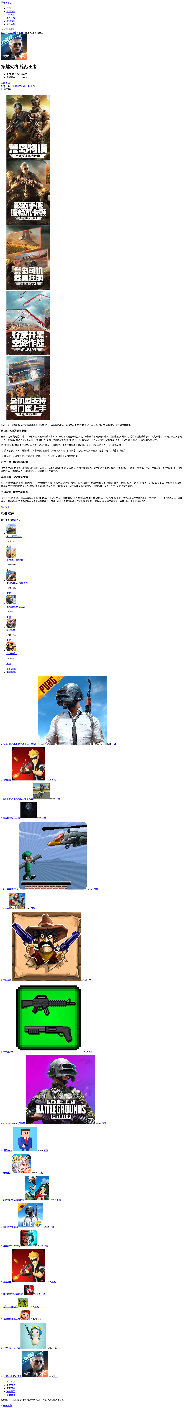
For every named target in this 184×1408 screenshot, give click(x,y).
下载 (8, 546)
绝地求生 (16, 86)
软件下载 (10, 11)
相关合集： (6, 86)
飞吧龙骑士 (11, 653)
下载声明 (10, 1388)
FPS (33, 86)
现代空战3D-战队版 (15, 607)
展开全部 (5, 507)
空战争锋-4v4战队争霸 (17, 583)
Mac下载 (10, 15)
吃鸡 (23, 86)
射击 (21, 32)
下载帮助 (10, 1385)
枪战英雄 (10, 630)
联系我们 (10, 1391)
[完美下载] (6, 3)
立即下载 (5, 83)
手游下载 (10, 18)
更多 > (17, 520)
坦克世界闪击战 (14, 536)
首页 (8, 8)
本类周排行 (11, 669)
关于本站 (10, 1382)
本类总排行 (11, 672)
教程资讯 (10, 21)
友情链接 (10, 1395)
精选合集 (10, 24)
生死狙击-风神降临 (15, 560)
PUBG (28, 86)
